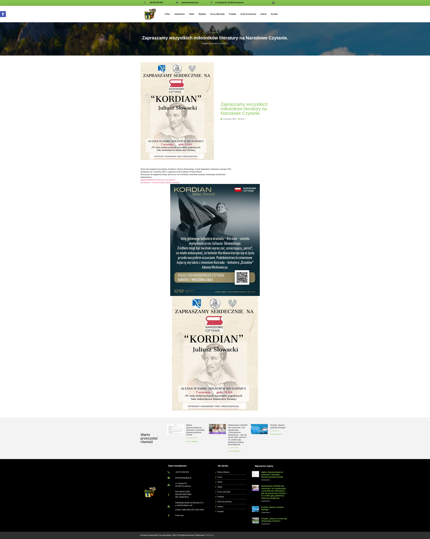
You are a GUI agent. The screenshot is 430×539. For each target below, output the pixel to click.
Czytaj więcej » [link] (192, 441)
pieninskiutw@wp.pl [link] (189, 2)
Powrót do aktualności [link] (215, 44)
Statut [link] (191, 14)
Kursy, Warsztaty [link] (217, 14)
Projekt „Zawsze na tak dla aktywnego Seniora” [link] (274, 520)
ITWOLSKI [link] (209, 535)
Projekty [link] (232, 14)
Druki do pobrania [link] (248, 14)
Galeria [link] (263, 14)
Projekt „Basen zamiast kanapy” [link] (278, 426)
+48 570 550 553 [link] (156, 2)
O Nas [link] (167, 14)
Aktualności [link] (179, 14)
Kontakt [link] (274, 14)
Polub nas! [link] (179, 515)
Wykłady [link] (202, 14)
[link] (3, 14)
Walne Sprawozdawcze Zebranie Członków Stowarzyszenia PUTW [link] (195, 430)
